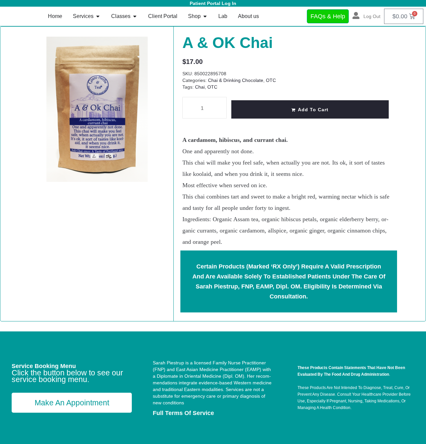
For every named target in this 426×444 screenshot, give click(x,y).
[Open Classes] (134, 16)
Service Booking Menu (44, 366)
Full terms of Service (183, 413)
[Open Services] (98, 16)
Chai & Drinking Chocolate (235, 80)
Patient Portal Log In (213, 3)
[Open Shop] (205, 16)
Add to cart (313, 109)
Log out (371, 16)
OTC (271, 80)
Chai (200, 87)
